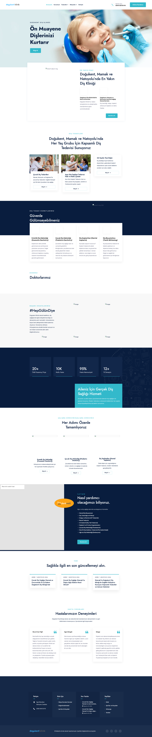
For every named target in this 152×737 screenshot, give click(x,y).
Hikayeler (73, 4)
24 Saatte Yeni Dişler (105, 158)
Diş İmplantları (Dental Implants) (107, 459)
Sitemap (108, 709)
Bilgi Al (35, 48)
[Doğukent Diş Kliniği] (13, 5)
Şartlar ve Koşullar (112, 705)
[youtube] (120, 731)
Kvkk (107, 702)
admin (33, 577)
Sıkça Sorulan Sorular (65, 702)
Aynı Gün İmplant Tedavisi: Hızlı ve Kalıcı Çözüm (75, 175)
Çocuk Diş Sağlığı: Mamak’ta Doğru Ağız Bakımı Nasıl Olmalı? (74, 582)
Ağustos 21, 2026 (105, 577)
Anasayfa (49, 4)
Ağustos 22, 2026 (74, 577)
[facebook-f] (107, 731)
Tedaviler (64, 4)
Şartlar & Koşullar (64, 709)
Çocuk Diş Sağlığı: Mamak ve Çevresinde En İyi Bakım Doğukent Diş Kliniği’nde (42, 582)
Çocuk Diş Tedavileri (41, 174)
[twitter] (111, 731)
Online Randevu (138, 5)
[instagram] (115, 731)
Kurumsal (57, 4)
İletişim (80, 4)
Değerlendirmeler (64, 705)
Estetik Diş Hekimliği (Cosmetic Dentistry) (44, 460)
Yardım (108, 712)
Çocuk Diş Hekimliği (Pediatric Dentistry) (76, 460)
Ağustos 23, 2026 (42, 577)
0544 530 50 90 (121, 5)
